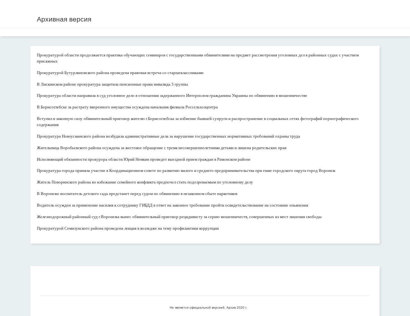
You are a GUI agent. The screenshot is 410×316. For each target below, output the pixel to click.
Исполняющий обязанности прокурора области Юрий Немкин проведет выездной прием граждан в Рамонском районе (143, 159)
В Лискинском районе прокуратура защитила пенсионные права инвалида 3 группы (112, 84)
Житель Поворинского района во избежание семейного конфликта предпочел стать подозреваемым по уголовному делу (145, 182)
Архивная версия (64, 19)
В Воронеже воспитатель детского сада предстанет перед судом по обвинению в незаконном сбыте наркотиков (137, 193)
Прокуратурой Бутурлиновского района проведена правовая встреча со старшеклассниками (120, 72)
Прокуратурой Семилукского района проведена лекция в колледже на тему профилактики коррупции (128, 228)
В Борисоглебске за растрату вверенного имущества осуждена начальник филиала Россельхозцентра (127, 107)
